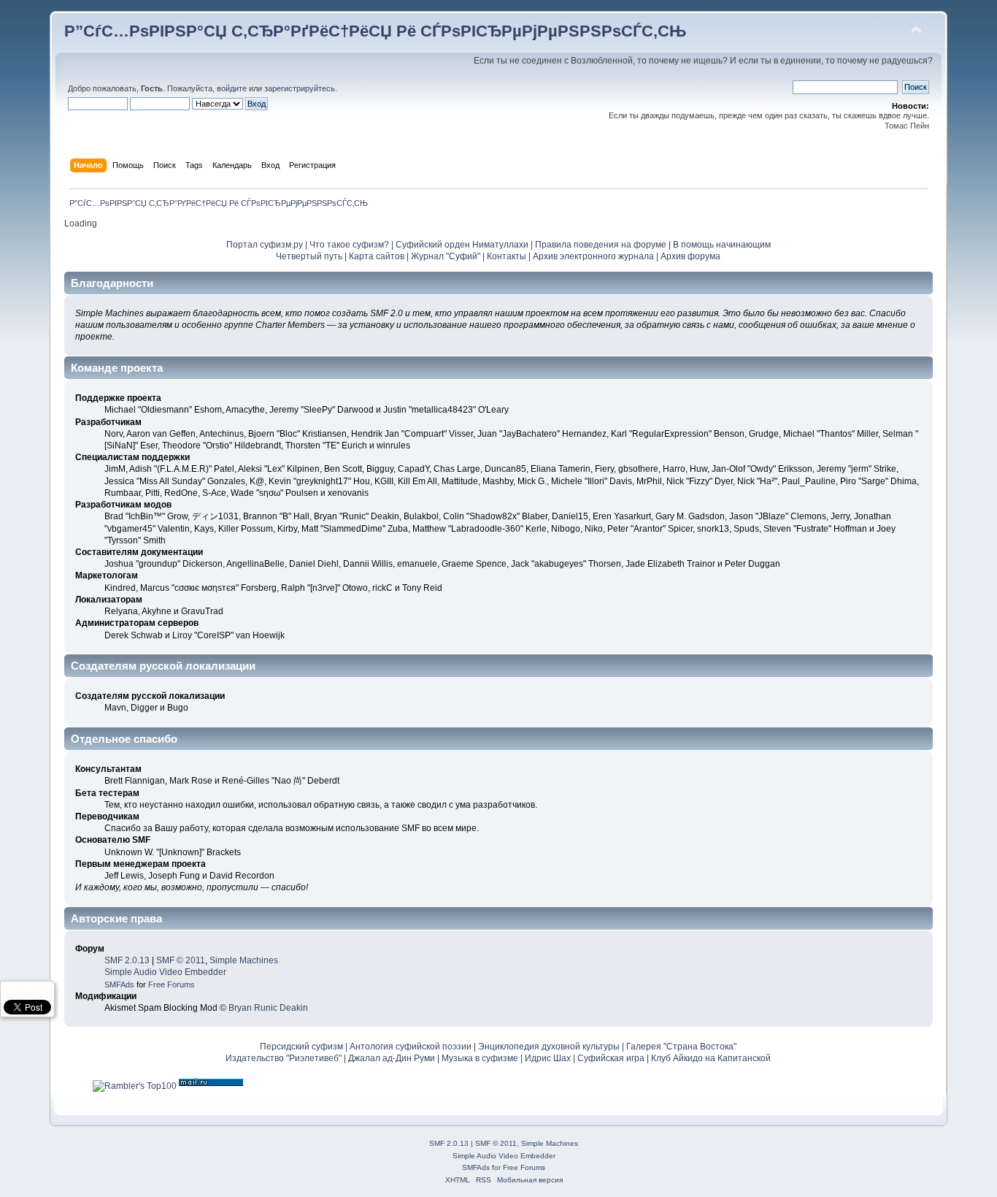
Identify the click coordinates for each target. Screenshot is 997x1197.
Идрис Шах (548, 1058)
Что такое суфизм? (350, 245)
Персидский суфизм (301, 1046)
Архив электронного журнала (593, 256)
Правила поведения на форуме (600, 245)
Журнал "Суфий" (445, 256)
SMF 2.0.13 (127, 960)
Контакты (506, 256)
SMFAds (119, 984)
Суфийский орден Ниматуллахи (462, 245)
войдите (232, 88)
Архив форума (690, 256)
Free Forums (171, 984)
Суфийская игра (610, 1058)
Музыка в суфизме (480, 1058)
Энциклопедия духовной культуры (549, 1046)
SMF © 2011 (180, 960)
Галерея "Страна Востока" (681, 1046)
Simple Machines (243, 960)
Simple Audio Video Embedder (165, 972)
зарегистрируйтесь (299, 88)
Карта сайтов (376, 256)
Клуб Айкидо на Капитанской (711, 1058)
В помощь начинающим (722, 245)
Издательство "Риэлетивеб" (284, 1058)
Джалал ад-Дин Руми (391, 1058)
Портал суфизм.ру (264, 245)
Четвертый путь (309, 256)
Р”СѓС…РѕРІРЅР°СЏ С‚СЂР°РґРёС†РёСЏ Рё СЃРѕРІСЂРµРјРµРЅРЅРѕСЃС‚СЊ (375, 31)
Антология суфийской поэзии (410, 1046)
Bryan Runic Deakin (268, 1008)
